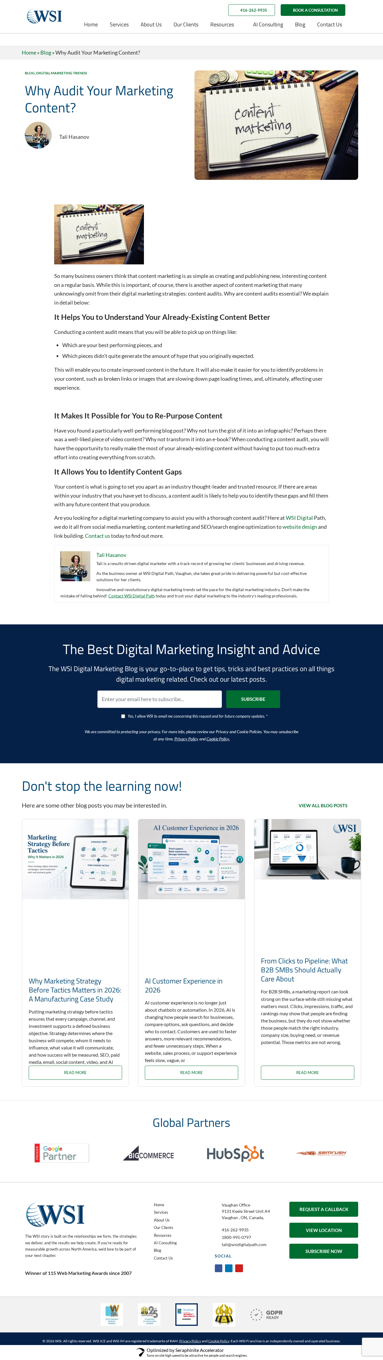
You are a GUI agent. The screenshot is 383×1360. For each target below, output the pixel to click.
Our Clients (186, 24)
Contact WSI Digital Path (131, 595)
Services (119, 24)
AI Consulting (268, 24)
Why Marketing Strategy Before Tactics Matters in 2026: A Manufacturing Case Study (75, 989)
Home (91, 24)
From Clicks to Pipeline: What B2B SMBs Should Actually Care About (304, 969)
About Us (151, 24)
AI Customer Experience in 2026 (184, 985)
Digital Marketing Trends (61, 73)
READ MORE (75, 1072)
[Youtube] (239, 1268)
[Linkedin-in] (228, 1268)
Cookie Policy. (218, 738)
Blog (300, 24)
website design (299, 526)
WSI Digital (299, 517)
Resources (222, 24)
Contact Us (329, 24)
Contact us (97, 535)
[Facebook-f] (218, 1268)
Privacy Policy (186, 738)
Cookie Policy (218, 1341)
